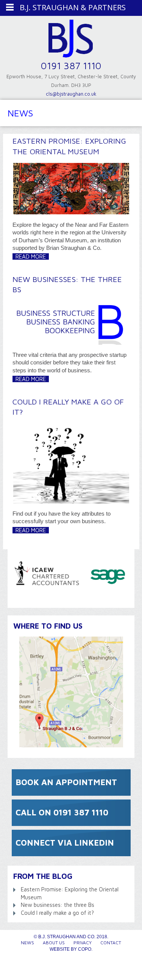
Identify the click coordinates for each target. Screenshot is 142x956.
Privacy (82, 942)
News (27, 942)
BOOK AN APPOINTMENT (66, 782)
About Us (54, 942)
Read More (31, 256)
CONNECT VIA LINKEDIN (65, 843)
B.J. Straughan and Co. (70, 40)
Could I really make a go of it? (57, 913)
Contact (110, 942)
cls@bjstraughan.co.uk (71, 94)
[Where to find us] (71, 692)
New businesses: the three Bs (57, 905)
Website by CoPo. (71, 949)
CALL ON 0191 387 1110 (62, 812)
